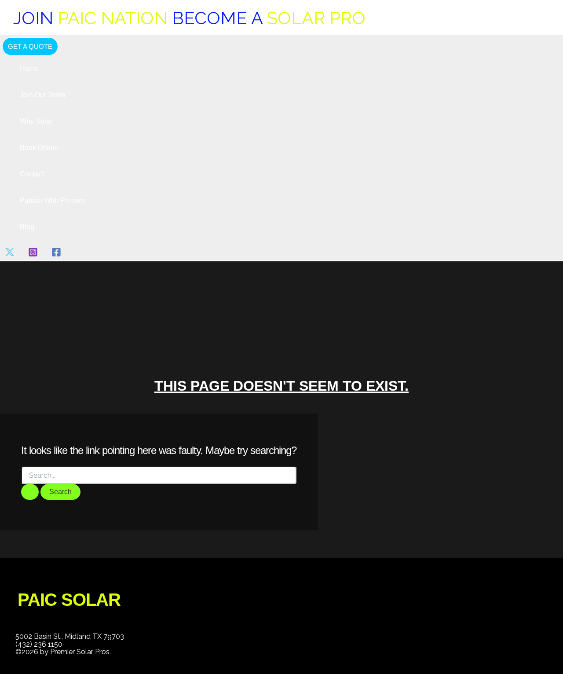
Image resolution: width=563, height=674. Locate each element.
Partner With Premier (52, 200)
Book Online (39, 147)
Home (29, 68)
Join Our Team (42, 95)
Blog (27, 227)
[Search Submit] (30, 492)
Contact (32, 174)
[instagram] (35, 254)
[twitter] (11, 254)
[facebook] (58, 254)
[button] (30, 46)
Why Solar (36, 121)
